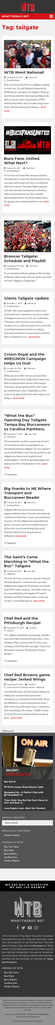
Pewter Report (11, 835)
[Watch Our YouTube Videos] (30, 928)
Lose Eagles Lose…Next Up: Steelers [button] (24, 808)
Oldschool (32, 77)
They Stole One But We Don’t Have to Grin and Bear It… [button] (26, 801)
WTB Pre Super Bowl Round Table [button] (24, 787)
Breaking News (13, 80)
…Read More (33, 337)
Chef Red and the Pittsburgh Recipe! (22, 620)
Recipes (10, 630)
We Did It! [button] (9, 781)
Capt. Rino (32, 434)
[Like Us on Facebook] (18, 928)
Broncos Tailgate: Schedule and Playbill (25, 258)
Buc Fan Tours (11, 846)
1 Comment (10, 543)
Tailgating (11, 574)
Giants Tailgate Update (26, 298)
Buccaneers (38, 945)
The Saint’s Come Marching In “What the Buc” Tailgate (26, 561)
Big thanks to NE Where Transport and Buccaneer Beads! (27, 493)
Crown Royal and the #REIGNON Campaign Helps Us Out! (25, 358)
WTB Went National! (24, 72)
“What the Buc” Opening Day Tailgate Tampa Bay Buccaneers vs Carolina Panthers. (27, 422)
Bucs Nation (10, 853)
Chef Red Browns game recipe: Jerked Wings (27, 677)
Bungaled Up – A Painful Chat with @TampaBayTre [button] (23, 793)
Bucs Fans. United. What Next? (22, 160)
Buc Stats (9, 850)
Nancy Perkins (23, 250)
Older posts (8, 730)
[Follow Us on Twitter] (23, 928)
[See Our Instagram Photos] (36, 928)
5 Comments (10, 474)
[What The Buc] (27, 6)
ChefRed (32, 628)
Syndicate (11, 437)
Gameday (24, 687)
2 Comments (10, 660)
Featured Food (13, 687)
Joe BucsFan (10, 857)
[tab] (27, 781)
